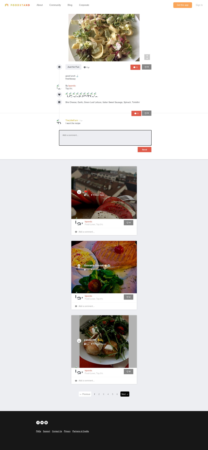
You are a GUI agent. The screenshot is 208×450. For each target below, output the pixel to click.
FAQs (38, 431)
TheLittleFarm (74, 120)
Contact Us (57, 431)
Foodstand (17, 5)
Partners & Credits (80, 431)
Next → (125, 394)
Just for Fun (73, 67)
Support (46, 431)
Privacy (67, 431)
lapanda (72, 85)
